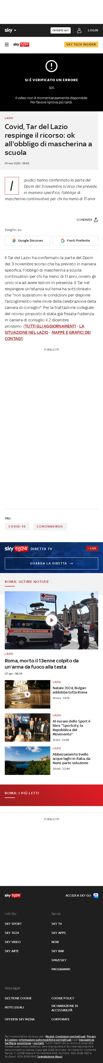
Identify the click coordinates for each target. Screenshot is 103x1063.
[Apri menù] (7, 44)
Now (55, 942)
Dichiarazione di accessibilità (65, 1008)
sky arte (12, 951)
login (93, 30)
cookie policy (63, 998)
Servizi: (57, 913)
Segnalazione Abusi (50, 1056)
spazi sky (59, 960)
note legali (14, 1007)
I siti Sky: (11, 913)
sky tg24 (12, 933)
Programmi (61, 969)
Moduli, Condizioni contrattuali (66, 1036)
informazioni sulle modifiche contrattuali (45, 1039)
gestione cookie (18, 998)
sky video (13, 942)
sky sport (13, 924)
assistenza (24, 1043)
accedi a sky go (78, 895)
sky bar (58, 951)
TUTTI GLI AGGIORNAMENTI (50, 326)
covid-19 (17, 526)
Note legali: (13, 988)
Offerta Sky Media (19, 1019)
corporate (60, 1019)
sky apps (59, 933)
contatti (39, 1043)
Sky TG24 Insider (81, 44)
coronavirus (50, 526)
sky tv (57, 924)
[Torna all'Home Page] (21, 44)
